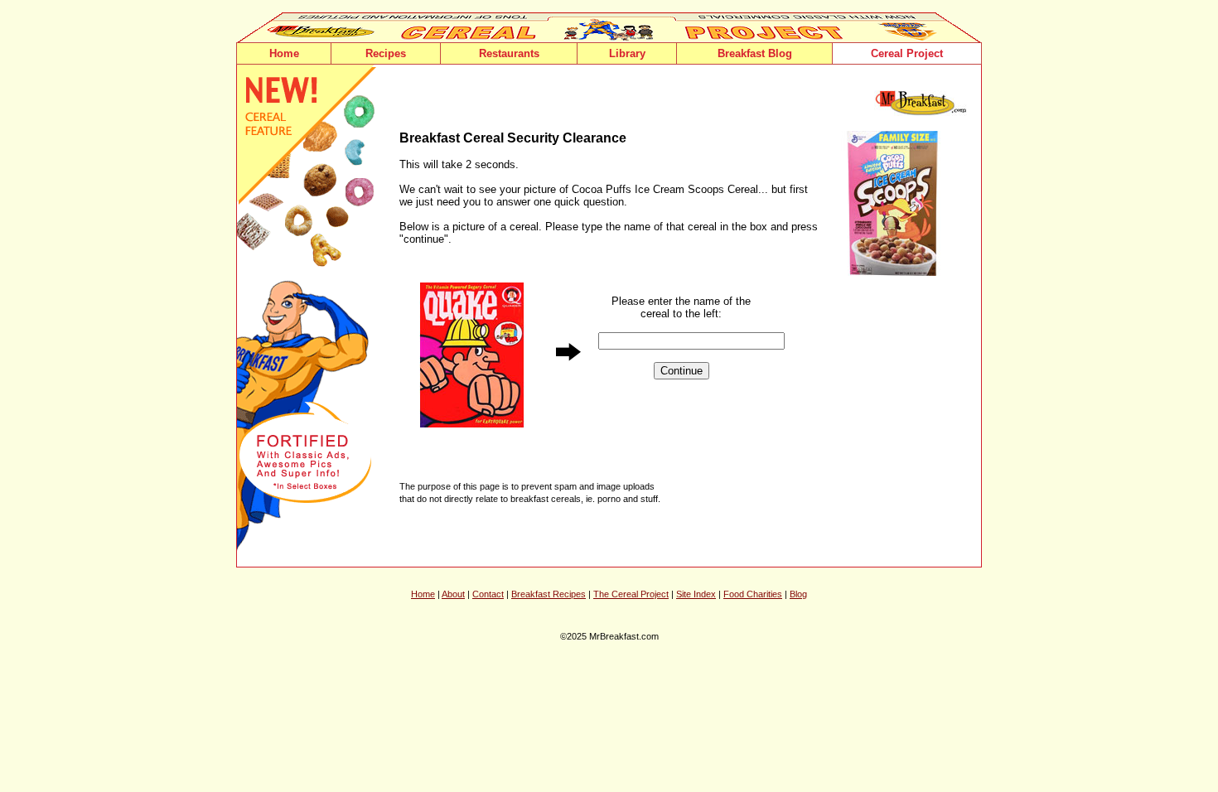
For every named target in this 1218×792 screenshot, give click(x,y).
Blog (798, 594)
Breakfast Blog (755, 53)
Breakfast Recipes (548, 594)
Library (627, 53)
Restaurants (509, 53)
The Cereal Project (631, 594)
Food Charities (752, 594)
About (453, 594)
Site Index (696, 594)
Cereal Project (907, 53)
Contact (488, 594)
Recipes (385, 53)
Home (284, 53)
